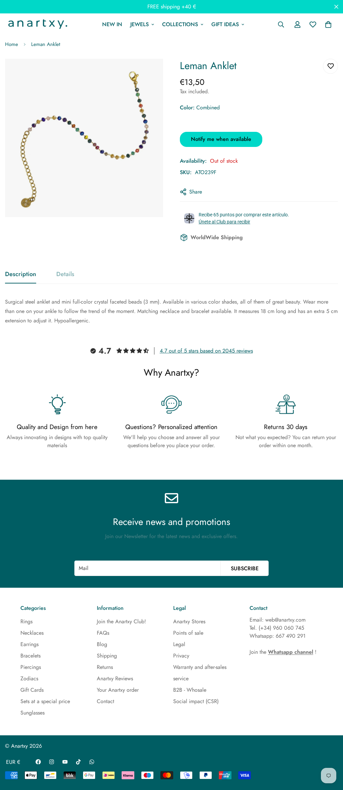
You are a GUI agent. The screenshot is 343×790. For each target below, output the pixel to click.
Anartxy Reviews (115, 678)
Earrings (29, 644)
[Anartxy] (37, 24)
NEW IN (112, 24)
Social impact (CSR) (196, 701)
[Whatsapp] (91, 762)
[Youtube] (65, 762)
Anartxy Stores (189, 621)
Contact (105, 701)
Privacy (181, 656)
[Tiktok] (78, 762)
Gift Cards (32, 690)
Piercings (30, 667)
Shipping (107, 656)
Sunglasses (32, 713)
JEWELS (139, 24)
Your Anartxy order (118, 690)
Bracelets (30, 656)
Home (11, 44)
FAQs (103, 633)
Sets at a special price (45, 701)
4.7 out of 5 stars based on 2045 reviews (206, 351)
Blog (102, 644)
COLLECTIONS (180, 24)
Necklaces (32, 633)
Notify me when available (221, 139)
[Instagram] (51, 762)
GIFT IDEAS (225, 24)
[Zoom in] (150, 73)
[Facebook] (38, 762)
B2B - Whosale (189, 690)
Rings (26, 621)
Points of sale (188, 633)
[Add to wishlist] (330, 66)
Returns (105, 667)
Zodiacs (29, 678)
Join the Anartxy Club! (121, 621)
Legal (179, 644)
